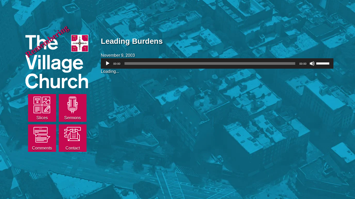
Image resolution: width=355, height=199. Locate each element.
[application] (217, 63)
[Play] (107, 63)
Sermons (72, 118)
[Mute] (312, 63)
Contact (72, 148)
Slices (42, 118)
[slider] (323, 63)
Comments (42, 148)
